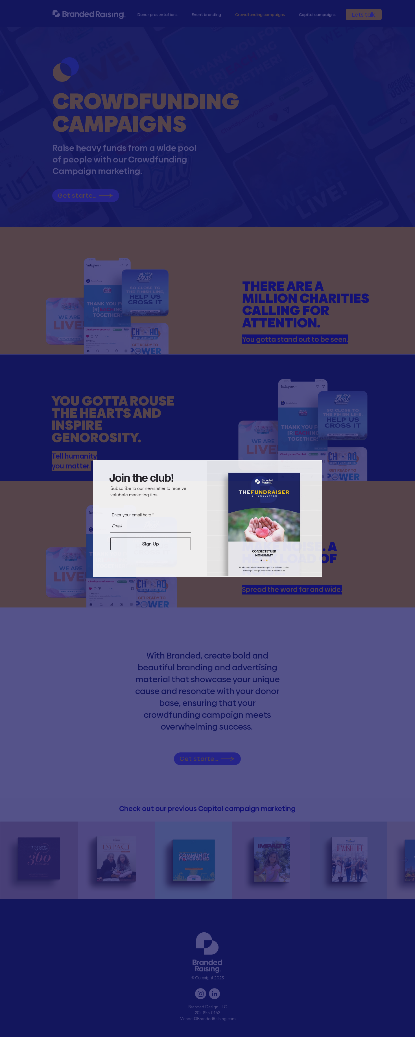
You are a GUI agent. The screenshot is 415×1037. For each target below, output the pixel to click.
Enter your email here (131, 515)
